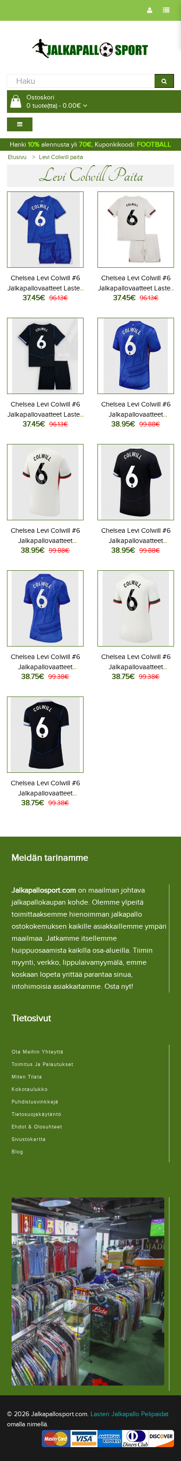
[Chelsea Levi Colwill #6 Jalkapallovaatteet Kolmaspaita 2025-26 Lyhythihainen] (136, 481)
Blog (17, 1152)
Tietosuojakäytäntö (36, 1114)
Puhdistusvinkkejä (35, 1102)
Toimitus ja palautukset (42, 1064)
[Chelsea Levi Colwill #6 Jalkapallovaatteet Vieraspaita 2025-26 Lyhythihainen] (45, 481)
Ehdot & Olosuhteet (37, 1127)
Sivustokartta (29, 1139)
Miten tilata (27, 1077)
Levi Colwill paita (61, 157)
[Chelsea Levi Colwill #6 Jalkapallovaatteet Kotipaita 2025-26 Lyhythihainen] (136, 354)
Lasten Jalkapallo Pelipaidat (129, 1414)
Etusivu (17, 157)
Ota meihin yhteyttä (38, 1052)
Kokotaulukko (30, 1089)
